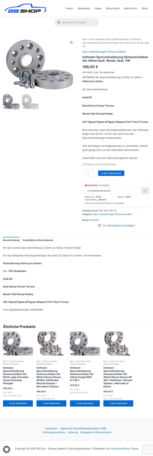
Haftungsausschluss (54, 432)
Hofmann (94, 220)
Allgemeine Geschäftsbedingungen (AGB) (83, 428)
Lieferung (73, 432)
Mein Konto (130, 8)
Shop (145, 8)
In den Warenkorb (111, 173)
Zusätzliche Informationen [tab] (38, 240)
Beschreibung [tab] (11, 240)
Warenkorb (84, 8)
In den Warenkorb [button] (18, 403)
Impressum (51, 428)
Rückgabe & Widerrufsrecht (96, 432)
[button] (71, 42)
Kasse (98, 8)
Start (84, 39)
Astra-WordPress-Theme (124, 448)
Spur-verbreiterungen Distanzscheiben (109, 39)
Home (69, 8)
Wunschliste (113, 8)
